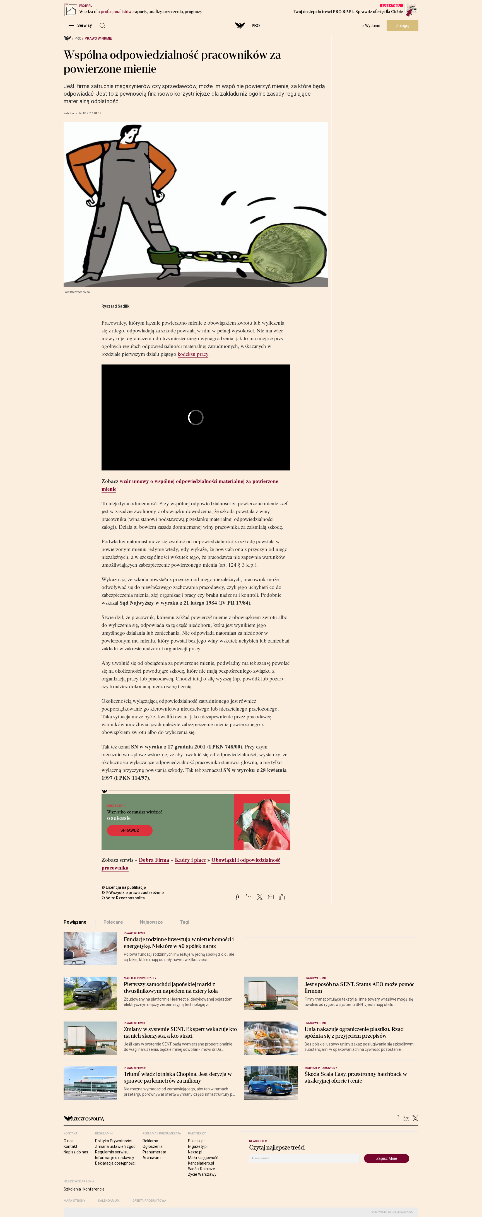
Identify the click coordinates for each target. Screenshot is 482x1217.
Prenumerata (154, 1152)
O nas (69, 1141)
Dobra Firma (154, 859)
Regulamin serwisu (112, 1152)
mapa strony (74, 1200)
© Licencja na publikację (124, 887)
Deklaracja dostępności (115, 1163)
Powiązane (75, 922)
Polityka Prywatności (113, 1141)
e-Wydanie (371, 25)
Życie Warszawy (202, 1174)
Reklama (150, 1141)
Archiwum (152, 1157)
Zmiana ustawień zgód (115, 1146)
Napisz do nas (76, 1152)
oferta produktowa (149, 1200)
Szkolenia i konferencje (84, 1189)
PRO (256, 25)
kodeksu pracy (193, 353)
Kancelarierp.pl (201, 1163)
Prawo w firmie (98, 38)
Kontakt (70, 1146)
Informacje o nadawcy (114, 1157)
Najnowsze (151, 922)
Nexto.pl (195, 1152)
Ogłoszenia (153, 1146)
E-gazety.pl (198, 1146)
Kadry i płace (190, 859)
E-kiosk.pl (196, 1141)
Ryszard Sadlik (115, 306)
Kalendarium (109, 1200)
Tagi (184, 922)
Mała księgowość (203, 1157)
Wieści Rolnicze (201, 1169)
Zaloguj (402, 25)
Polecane (113, 922)
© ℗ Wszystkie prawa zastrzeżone (133, 892)
